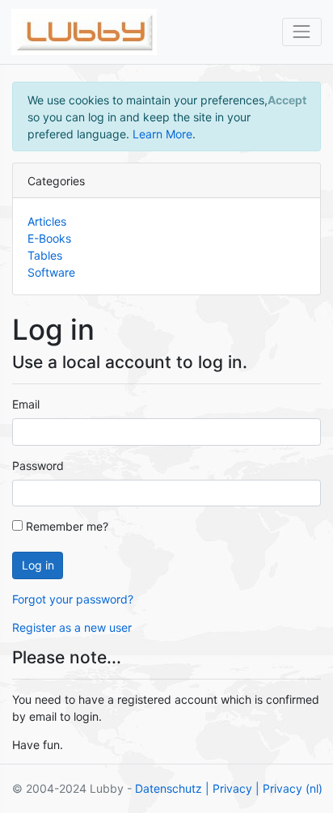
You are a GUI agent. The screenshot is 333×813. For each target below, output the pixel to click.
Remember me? (65, 526)
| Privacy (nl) (288, 788)
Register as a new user (72, 627)
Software (51, 272)
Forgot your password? (72, 599)
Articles (46, 221)
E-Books (49, 238)
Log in (38, 565)
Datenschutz (168, 788)
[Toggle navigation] (302, 32)
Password (38, 465)
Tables (44, 255)
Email (26, 404)
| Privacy (228, 788)
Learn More (162, 134)
